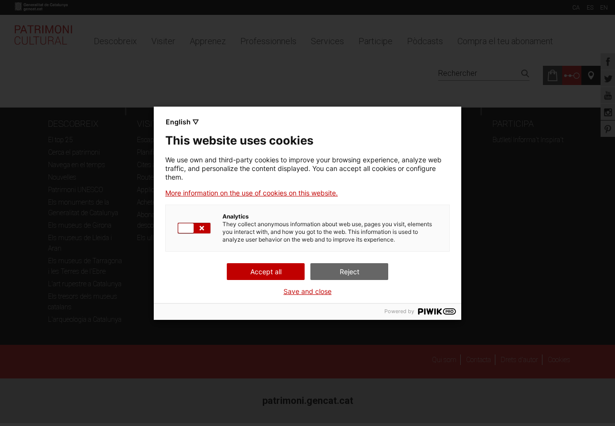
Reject (349, 272)
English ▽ (182, 122)
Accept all (266, 272)
